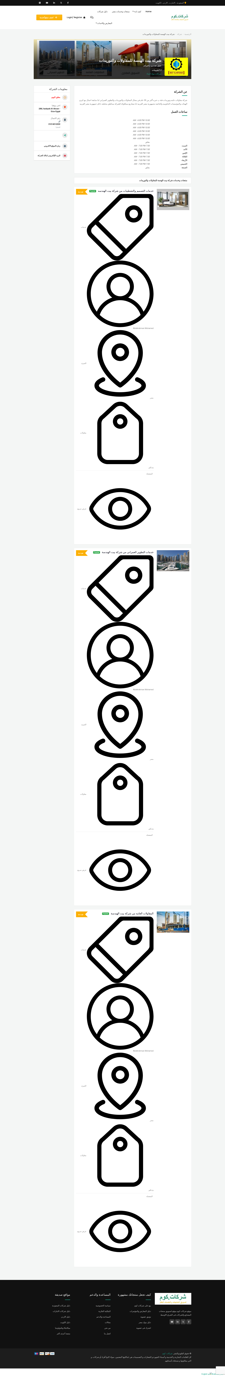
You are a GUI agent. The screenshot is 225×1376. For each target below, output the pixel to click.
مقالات (108, 1322)
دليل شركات (102, 11)
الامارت (172, 3)
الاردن (165, 3)
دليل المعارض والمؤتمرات (140, 1311)
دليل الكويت (65, 1322)
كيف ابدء (137, 11)
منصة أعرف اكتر (63, 1333)
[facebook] (58, 135)
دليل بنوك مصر (145, 1322)
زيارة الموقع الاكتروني (52, 146)
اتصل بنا (107, 1333)
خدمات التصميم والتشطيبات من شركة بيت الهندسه (126, 191)
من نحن (107, 1328)
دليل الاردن (65, 1317)
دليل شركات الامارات (61, 1311)
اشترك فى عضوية (143, 1328)
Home (148, 11)
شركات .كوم (167, 1353)
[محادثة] (91, 17)
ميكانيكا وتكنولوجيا (62, 1328)
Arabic (214, 1374)
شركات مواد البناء (154, 74)
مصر (152, 398)
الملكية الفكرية (104, 1311)
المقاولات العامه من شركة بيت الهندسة (132, 913)
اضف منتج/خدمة (46, 17)
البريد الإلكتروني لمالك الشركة (49, 155)
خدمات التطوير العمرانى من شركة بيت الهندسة (128, 552)
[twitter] (53, 137)
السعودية (180, 3)
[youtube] (48, 135)
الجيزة (84, 363)
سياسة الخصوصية (103, 1305)
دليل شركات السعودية (61, 1305)
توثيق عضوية (145, 1317)
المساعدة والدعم (103, 1317)
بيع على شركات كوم (142, 1305)
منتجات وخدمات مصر (121, 11)
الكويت (158, 3)
